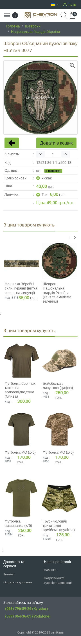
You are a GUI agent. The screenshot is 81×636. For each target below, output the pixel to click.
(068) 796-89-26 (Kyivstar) (26, 609)
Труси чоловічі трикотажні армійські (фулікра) (59, 525)
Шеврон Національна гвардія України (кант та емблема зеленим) (57, 292)
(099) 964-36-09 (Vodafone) (28, 616)
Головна (13, 26)
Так (44, 194)
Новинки (50, 570)
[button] (55, 4)
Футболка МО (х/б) (20, 452)
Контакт (9, 574)
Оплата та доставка (17, 582)
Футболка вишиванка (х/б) (18, 523)
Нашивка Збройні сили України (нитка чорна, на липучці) (21, 288)
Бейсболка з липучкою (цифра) (58, 385)
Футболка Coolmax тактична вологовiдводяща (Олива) (20, 390)
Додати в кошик (56, 143)
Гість (69, 4)
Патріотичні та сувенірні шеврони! (58, 580)
